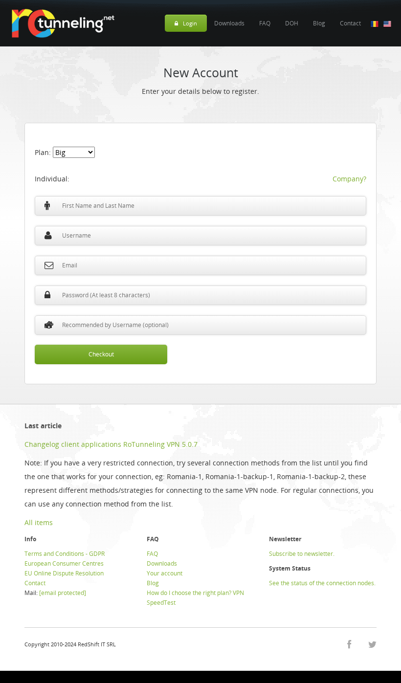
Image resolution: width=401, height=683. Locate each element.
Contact (350, 23)
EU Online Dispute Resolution (64, 573)
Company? (349, 178)
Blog (319, 23)
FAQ (264, 23)
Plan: (44, 152)
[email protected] (62, 593)
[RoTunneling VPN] (62, 23)
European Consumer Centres (64, 563)
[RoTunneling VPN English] (387, 23)
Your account (164, 573)
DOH (291, 23)
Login (190, 23)
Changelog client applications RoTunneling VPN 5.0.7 (111, 444)
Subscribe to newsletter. (301, 554)
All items (38, 522)
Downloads (229, 23)
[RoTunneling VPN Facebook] (349, 644)
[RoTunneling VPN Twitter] (372, 644)
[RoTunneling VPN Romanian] (374, 23)
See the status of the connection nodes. (322, 583)
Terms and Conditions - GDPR (64, 554)
